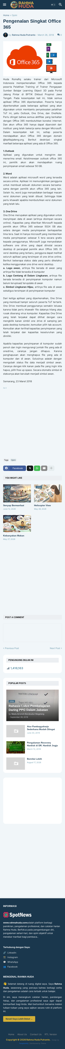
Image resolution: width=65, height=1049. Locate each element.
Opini (14, 15)
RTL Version (51, 1034)
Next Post (55, 648)
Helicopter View (42, 505)
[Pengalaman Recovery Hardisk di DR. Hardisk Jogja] (15, 747)
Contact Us (35, 1034)
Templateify (23, 1043)
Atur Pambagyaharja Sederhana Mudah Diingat (41, 728)
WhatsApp (10, 962)
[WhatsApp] (37, 468)
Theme (43, 1043)
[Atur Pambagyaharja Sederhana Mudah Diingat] (15, 731)
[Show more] (51, 468)
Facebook (10, 966)
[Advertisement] (32, 422)
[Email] (44, 468)
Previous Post (12, 648)
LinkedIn (9, 952)
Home (6, 15)
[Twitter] (30, 468)
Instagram (10, 957)
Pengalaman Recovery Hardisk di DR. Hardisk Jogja (42, 744)
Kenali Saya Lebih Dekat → (19, 1019)
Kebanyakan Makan (13, 535)
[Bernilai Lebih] (15, 763)
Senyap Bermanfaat (13, 505)
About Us (22, 1034)
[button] (4, 4)
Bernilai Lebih (34, 759)
